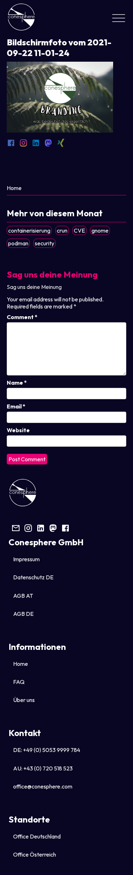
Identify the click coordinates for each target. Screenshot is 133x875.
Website (18, 430)
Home (14, 187)
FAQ (18, 681)
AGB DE (23, 613)
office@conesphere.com (42, 786)
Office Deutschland (37, 836)
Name (17, 382)
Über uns (24, 699)
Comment (22, 317)
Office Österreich (34, 854)
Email (16, 406)
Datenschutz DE (33, 577)
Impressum (26, 559)
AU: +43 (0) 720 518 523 (43, 768)
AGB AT (23, 595)
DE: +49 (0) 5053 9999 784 (46, 749)
